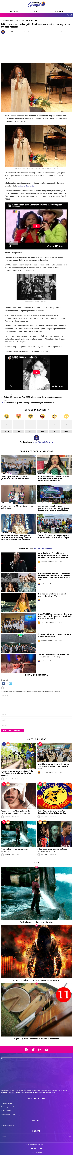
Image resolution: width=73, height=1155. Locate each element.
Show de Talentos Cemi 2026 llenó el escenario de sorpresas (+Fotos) (54, 656)
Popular (14, 11)
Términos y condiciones (8, 1114)
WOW (10, 473)
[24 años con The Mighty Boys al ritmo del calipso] (18, 494)
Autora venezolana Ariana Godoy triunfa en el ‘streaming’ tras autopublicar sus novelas (53, 479)
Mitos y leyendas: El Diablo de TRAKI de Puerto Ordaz (36, 980)
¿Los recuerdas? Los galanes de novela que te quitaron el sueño (15, 812)
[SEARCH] (71, 15)
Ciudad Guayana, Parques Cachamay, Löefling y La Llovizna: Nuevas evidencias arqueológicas (53, 508)
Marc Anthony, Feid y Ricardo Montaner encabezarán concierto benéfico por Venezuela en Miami (52, 555)
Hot (36, 11)
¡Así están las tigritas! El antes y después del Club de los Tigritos (51, 812)
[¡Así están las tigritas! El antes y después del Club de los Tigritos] (54, 796)
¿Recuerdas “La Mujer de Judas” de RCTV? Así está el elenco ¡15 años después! (17, 773)
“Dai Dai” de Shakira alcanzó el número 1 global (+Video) (51, 595)
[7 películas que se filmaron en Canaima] (18, 834)
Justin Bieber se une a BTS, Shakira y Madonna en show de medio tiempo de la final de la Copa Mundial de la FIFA (54, 577)
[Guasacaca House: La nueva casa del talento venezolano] (18, 643)
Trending (58, 11)
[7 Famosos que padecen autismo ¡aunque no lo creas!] (54, 834)
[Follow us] (68, 15)
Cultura (4, 473)
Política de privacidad (7, 1107)
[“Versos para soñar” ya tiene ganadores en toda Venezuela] (18, 465)
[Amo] (8, 744)
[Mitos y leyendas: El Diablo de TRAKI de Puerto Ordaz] (36, 951)
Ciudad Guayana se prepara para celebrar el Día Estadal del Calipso (53, 537)
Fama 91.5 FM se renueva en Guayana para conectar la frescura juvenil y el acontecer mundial (54, 616)
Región (46, 532)
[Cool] (45, 822)
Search (70, 1137)
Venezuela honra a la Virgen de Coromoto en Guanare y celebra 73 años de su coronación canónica (17, 538)
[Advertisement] (36, 48)
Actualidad (41, 473)
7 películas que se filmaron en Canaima (37, 922)
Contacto (39, 1152)
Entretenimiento (44, 549)
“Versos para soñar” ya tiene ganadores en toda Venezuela (15, 478)
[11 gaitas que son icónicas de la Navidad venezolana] (36, 1010)
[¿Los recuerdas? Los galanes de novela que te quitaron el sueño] (18, 796)
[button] (3, 684)
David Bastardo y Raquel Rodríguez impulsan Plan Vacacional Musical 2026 (53, 767)
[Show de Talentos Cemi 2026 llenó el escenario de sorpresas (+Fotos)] (18, 663)
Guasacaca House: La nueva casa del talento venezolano (54, 636)
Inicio (32, 1152)
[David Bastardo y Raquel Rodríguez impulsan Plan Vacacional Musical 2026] (54, 753)
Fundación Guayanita (25, 186)
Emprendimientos (6, 1103)
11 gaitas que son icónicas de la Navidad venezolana (36, 1039)
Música (10, 503)
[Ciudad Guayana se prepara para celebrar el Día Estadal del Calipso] (54, 524)
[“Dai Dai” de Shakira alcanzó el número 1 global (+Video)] (18, 602)
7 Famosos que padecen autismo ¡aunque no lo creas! (52, 850)
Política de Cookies (6, 1110)
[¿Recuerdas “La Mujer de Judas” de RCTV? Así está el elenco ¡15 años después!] (18, 756)
